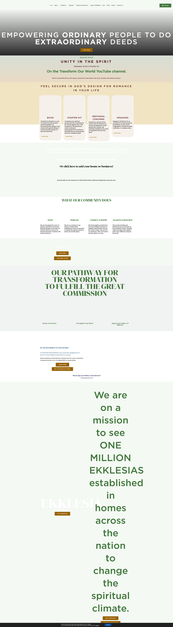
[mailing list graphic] (86, 185)
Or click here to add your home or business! (86, 166)
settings (97, 625)
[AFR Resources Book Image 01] (50, 97)
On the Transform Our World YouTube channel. (86, 71)
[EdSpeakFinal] (123, 97)
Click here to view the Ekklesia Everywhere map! (86, 159)
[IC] (98, 97)
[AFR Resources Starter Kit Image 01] (74, 97)
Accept (108, 625)
